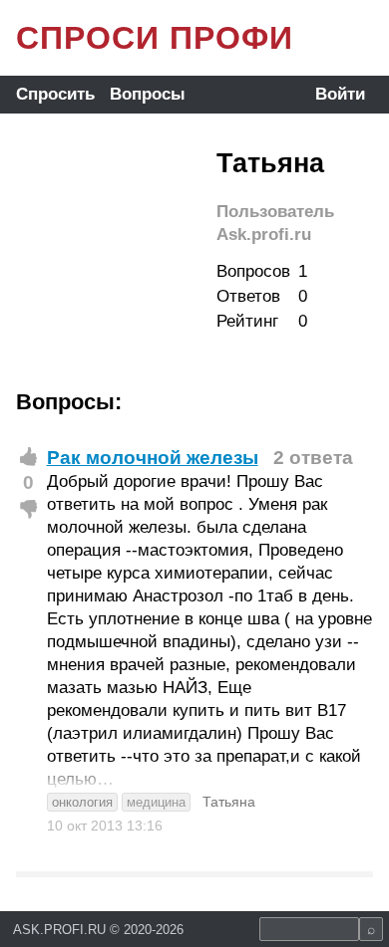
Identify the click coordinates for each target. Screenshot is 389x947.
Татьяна (228, 802)
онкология (82, 802)
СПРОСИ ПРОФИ (154, 38)
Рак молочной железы (152, 457)
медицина (156, 802)
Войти (340, 94)
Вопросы (148, 94)
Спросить (55, 94)
